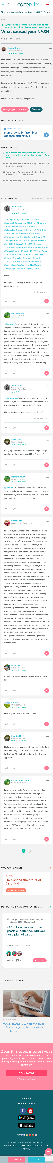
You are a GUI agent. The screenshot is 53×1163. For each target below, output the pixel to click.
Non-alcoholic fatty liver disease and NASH (20, 134)
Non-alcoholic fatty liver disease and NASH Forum (28, 12)
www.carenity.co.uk (19, 1143)
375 (11, 960)
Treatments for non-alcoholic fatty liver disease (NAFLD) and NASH (25, 173)
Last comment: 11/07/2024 (18, 945)
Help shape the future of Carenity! (23, 881)
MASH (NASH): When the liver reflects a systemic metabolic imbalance (23, 1027)
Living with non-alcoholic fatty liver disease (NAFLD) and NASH (27, 164)
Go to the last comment (41, 198)
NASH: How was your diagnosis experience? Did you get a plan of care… (25, 931)
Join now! (26, 1073)
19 (20, 960)
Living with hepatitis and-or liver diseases (26, 180)
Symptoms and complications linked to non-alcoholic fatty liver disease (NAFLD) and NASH (27, 25)
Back (4, 19)
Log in (37, 1160)
